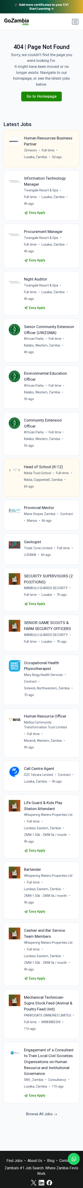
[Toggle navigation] (75, 21)
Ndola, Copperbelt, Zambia (43, 480)
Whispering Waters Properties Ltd (48, 815)
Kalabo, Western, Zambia (42, 345)
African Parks (34, 339)
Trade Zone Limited (38, 548)
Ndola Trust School (37, 473)
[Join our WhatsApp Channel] (74, 1159)
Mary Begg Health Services (43, 675)
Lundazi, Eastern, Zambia (42, 828)
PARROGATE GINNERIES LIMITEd (47, 1015)
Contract (66, 514)
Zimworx (30, 150)
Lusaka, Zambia (35, 157)
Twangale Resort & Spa (41, 190)
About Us (34, 1160)
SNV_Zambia (33, 1080)
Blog (50, 1160)
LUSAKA (30, 555)
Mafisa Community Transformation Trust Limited (45, 725)
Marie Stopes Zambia (39, 514)
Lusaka (47, 595)
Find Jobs (14, 1160)
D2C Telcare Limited (38, 775)
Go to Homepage (42, 96)
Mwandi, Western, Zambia (43, 740)
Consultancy (57, 1080)
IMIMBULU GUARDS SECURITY (46, 588)
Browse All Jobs (39, 1114)
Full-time (48, 150)
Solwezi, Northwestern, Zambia (47, 688)
